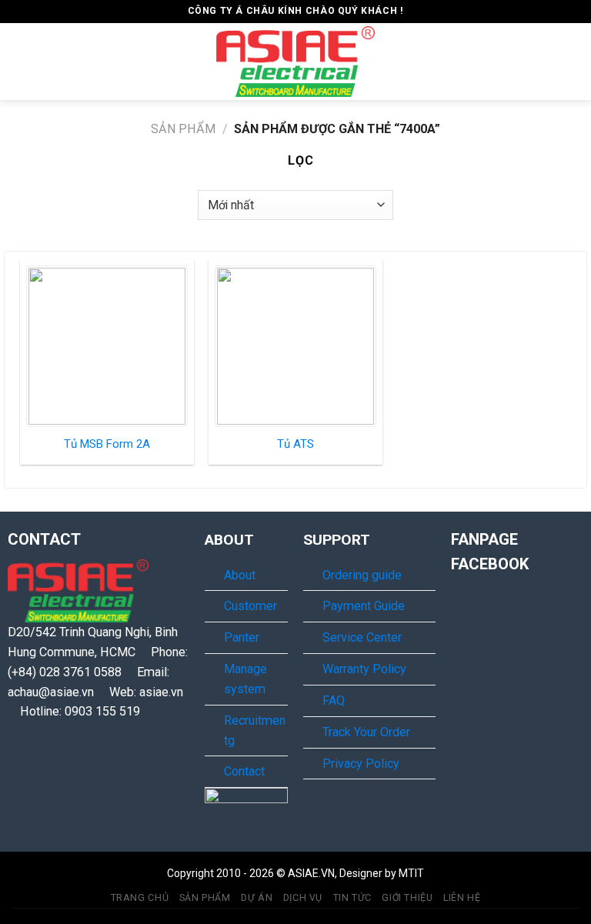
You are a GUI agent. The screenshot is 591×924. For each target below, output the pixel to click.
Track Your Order (366, 732)
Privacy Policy (360, 763)
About (239, 575)
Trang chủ (140, 897)
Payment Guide (363, 606)
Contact (244, 771)
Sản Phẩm (183, 129)
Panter (241, 637)
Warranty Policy (364, 669)
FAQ (333, 700)
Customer (250, 606)
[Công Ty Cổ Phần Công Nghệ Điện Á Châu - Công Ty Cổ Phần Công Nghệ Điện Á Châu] (295, 61)
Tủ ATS (295, 444)
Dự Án (256, 897)
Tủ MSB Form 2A (107, 444)
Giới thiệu (407, 897)
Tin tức (352, 897)
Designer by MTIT (381, 873)
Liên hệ (461, 897)
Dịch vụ (302, 897)
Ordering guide (362, 575)
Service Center (362, 637)
